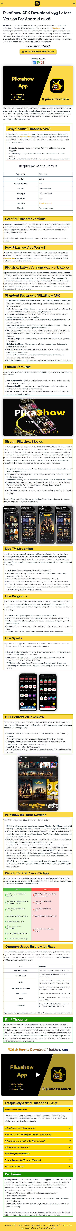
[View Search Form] (74, 3)
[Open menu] (2, 3)
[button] (38, 1075)
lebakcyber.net (45, 203)
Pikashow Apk (25, 137)
